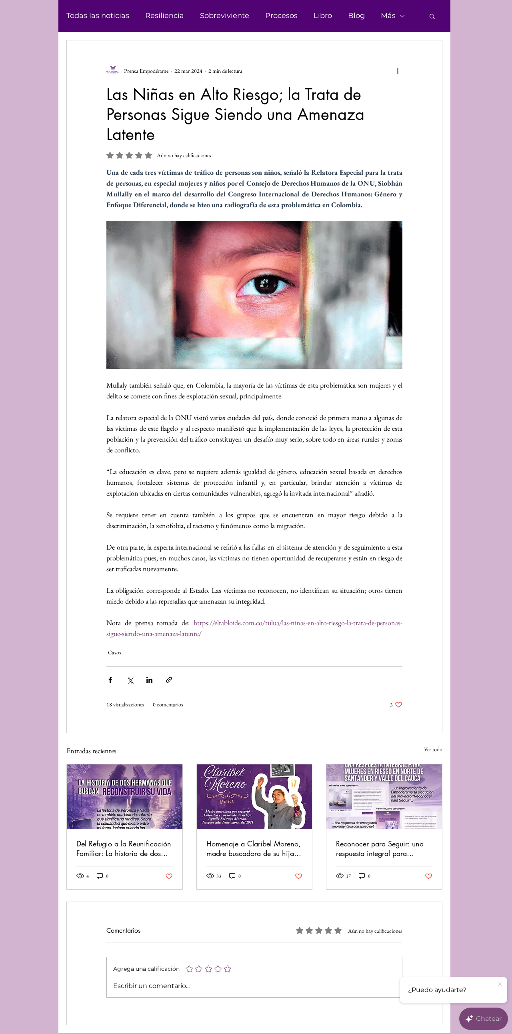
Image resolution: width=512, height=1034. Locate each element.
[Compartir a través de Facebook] (110, 680)
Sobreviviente (224, 15)
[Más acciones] (397, 71)
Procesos (281, 15)
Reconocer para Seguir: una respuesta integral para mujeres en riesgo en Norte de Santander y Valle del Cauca (383, 848)
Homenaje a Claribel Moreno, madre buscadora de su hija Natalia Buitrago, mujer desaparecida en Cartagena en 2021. (253, 848)
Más (388, 15)
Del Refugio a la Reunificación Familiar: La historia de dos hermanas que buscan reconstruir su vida (123, 848)
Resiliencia (164, 15)
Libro (323, 15)
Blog (356, 15)
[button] (432, 16)
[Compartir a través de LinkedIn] (149, 680)
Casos (114, 652)
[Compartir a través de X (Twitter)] (130, 680)
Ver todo (433, 749)
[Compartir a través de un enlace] (169, 680)
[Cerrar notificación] (500, 984)
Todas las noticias (97, 15)
